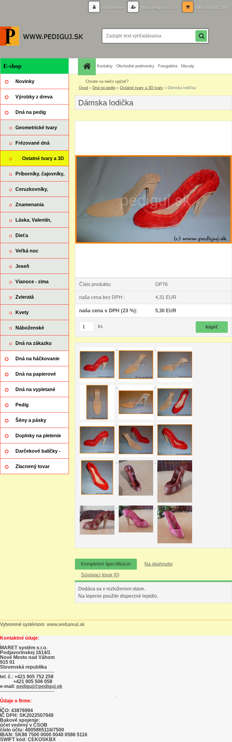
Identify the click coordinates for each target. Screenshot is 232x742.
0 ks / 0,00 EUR (211, 7)
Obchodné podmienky (135, 66)
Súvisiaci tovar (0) (100, 574)
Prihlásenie (113, 7)
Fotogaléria (167, 66)
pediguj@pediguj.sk (39, 686)
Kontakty (105, 66)
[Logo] (41, 36)
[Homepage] (87, 66)
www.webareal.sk (66, 624)
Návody (187, 66)
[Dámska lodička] (153, 123)
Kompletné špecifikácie (106, 564)
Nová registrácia (156, 7)
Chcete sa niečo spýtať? (106, 81)
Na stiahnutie (158, 564)
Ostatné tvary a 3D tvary (141, 87)
